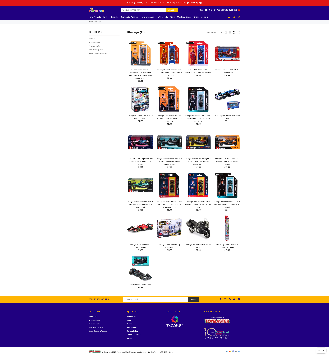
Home (91, 22)
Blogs (129, 320)
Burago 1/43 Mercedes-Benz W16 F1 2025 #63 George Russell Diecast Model (169, 161)
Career (129, 338)
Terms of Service (133, 334)
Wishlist (130, 324)
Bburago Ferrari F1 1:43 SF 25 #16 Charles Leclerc (227, 71)
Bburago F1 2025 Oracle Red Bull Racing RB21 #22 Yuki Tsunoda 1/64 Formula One (169, 204)
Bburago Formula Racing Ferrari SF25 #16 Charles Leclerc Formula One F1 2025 (169, 73)
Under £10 (93, 38)
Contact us (131, 316)
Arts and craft (94, 46)
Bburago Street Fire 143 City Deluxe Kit (169, 246)
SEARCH (171, 10)
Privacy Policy (132, 331)
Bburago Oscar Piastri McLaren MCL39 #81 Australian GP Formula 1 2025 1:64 (169, 118)
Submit (193, 299)
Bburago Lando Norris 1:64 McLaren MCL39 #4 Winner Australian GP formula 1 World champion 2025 (140, 74)
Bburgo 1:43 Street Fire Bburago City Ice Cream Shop (140, 117)
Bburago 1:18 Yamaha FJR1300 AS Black (198, 246)
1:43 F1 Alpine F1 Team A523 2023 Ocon (227, 117)
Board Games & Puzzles (98, 53)
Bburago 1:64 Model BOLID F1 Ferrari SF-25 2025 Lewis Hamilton (198, 71)
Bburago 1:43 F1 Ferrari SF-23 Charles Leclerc (140, 246)
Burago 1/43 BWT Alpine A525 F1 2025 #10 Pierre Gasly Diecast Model (140, 161)
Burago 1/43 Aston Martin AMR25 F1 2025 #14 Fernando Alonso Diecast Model (140, 204)
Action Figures (94, 42)
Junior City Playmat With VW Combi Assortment (227, 246)
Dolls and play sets (96, 49)
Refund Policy (132, 327)
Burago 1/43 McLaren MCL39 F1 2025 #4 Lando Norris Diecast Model (227, 161)
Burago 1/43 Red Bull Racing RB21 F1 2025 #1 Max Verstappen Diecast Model (198, 161)
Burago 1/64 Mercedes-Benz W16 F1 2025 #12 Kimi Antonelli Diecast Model (227, 204)
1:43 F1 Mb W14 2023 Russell (140, 284)
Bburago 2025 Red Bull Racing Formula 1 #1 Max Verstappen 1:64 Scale (198, 204)
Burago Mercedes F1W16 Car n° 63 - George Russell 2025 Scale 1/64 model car (198, 118)
